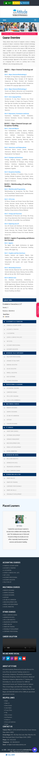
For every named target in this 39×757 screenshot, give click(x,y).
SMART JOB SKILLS (11, 490)
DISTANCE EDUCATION (12, 380)
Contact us (7, 719)
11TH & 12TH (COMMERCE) (13, 400)
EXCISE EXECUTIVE (11, 369)
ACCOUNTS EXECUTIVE (12, 349)
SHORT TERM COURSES (12, 431)
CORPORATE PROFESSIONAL (10, 631)
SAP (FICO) (9, 341)
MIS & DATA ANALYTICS (12, 459)
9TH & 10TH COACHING (12, 396)
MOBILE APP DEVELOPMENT (14, 447)
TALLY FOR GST (7, 582)
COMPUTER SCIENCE (12, 392)
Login (9, 3)
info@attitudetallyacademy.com (16, 744)
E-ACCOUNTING (10, 333)
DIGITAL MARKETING (12, 451)
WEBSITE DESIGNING (12, 408)
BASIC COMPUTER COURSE (13, 470)
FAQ (6, 712)
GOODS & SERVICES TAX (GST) (14, 337)
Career (6, 724)
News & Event (8, 715)
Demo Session (8, 705)
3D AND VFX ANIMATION (13, 415)
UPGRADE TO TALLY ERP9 (13, 361)
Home (6, 701)
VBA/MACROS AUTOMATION (13, 466)
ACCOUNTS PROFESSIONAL (13, 345)
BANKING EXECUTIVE (12, 365)
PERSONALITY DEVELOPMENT (14, 494)
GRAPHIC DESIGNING (12, 412)
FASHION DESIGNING (12, 423)
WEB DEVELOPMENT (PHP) (13, 443)
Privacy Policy (8, 710)
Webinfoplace (25, 751)
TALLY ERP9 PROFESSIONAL (14, 357)
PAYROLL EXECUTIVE (12, 372)
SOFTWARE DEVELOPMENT (13, 435)
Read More (6, 314)
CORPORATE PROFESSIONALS (14, 486)
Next (35, 310)
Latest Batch (8, 708)
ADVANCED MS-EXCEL (12, 462)
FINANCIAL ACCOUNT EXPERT (14, 325)
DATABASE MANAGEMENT (13, 439)
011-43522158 (11, 740)
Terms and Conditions (10, 722)
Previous (4, 310)
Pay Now (17, 3)
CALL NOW (11, 755)
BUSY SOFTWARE (11, 376)
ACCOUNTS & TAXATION (13, 329)
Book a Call (26, 3)
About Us (7, 703)
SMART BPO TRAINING (12, 482)
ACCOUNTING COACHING (13, 388)
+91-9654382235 (15, 742)
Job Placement (8, 717)
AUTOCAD (9, 419)
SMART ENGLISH (11, 478)
